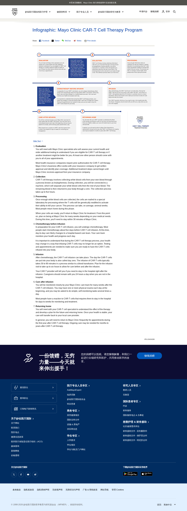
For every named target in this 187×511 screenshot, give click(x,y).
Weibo (79, 41)
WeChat (68, 41)
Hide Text (37, 141)
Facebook (45, 41)
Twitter (57, 41)
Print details (91, 41)
